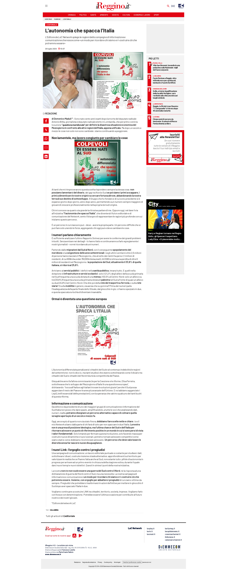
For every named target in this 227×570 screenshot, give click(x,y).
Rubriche (57, 19)
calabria (54, 510)
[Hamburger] (44, 5)
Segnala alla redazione (89, 562)
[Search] (168, 6)
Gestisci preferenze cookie (132, 562)
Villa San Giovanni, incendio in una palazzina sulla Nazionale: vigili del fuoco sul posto (166, 67)
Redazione (77, 562)
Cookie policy (108, 562)
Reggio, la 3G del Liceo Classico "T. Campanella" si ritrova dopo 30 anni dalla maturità (165, 108)
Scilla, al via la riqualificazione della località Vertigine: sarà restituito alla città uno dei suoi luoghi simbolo (165, 94)
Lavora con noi (146, 562)
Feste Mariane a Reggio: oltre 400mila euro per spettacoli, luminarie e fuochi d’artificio (164, 80)
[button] (46, 121)
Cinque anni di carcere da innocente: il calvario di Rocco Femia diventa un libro (165, 121)
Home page (48, 19)
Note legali (117, 562)
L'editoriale (67, 19)
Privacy (100, 562)
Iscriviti (176, 156)
